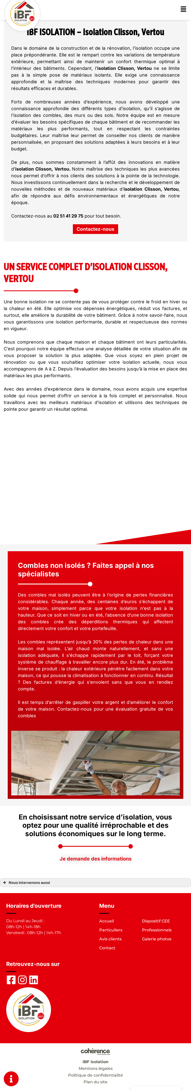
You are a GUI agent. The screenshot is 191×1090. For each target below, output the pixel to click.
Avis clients (110, 939)
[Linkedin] (34, 980)
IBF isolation (95, 1061)
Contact (107, 948)
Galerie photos (156, 939)
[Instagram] (22, 980)
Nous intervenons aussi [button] (29, 882)
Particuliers (110, 930)
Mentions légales (96, 1068)
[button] (95, 229)
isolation (106, 68)
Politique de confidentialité (95, 1075)
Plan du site (95, 1082)
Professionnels (157, 930)
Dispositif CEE (156, 921)
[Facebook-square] (11, 980)
